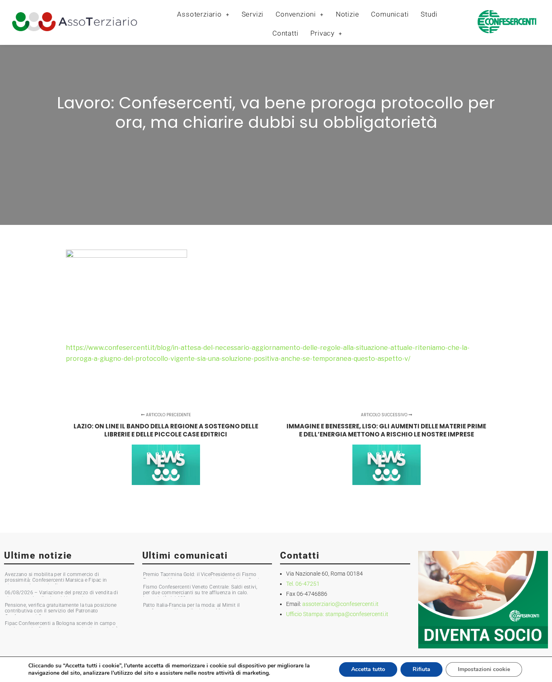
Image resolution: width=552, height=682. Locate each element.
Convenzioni (296, 14)
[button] (203, 14)
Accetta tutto (368, 669)
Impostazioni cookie (484, 669)
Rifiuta (421, 669)
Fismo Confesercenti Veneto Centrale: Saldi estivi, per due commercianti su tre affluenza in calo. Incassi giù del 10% (200, 592)
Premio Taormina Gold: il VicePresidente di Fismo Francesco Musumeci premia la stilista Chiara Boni (201, 577)
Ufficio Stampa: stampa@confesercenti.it (337, 614)
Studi (429, 14)
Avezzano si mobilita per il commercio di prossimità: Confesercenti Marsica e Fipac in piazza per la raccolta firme (56, 580)
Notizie (347, 14)
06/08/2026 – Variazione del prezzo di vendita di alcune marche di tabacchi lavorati (61, 595)
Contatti (285, 33)
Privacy (322, 33)
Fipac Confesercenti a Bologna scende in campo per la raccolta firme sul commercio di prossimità (61, 626)
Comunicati (390, 14)
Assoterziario (199, 14)
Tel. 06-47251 (303, 583)
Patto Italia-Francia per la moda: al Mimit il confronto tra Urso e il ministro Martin (191, 608)
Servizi (253, 14)
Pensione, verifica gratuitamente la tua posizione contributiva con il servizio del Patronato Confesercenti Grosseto (61, 610)
